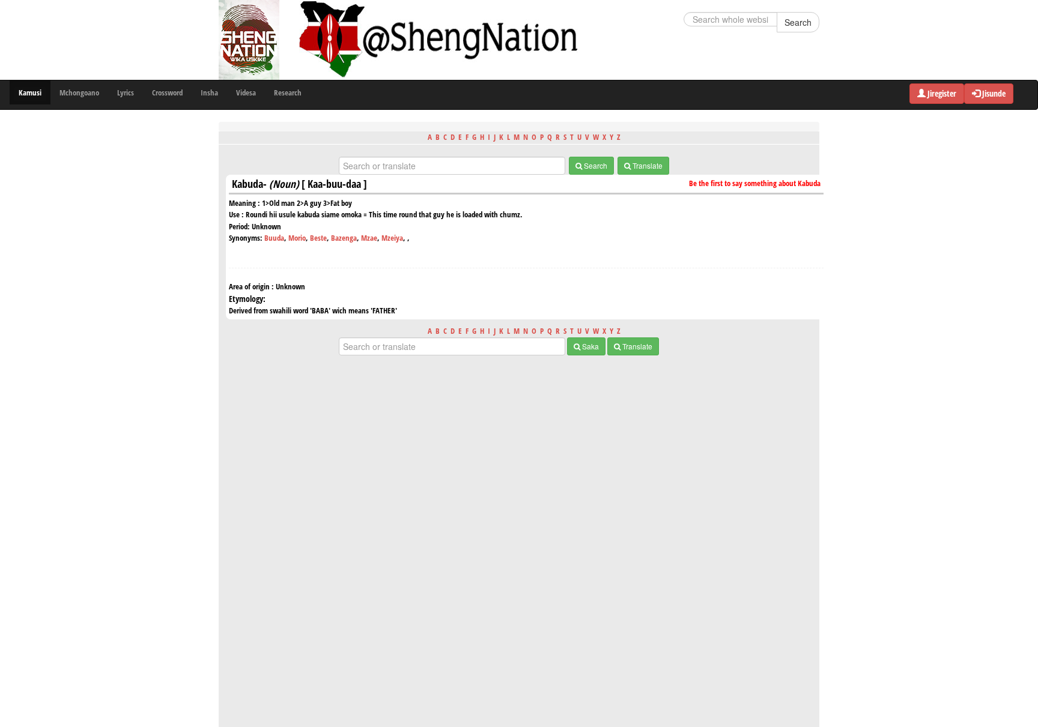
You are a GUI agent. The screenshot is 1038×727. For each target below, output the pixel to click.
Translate (647, 165)
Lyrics (125, 92)
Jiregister (941, 93)
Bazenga (344, 237)
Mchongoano (79, 92)
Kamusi (30, 92)
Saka (589, 346)
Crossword (167, 92)
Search (798, 22)
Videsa (246, 92)
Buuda (274, 237)
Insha (209, 92)
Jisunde (993, 93)
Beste (318, 237)
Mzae (369, 237)
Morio (297, 237)
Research (288, 92)
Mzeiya (392, 237)
